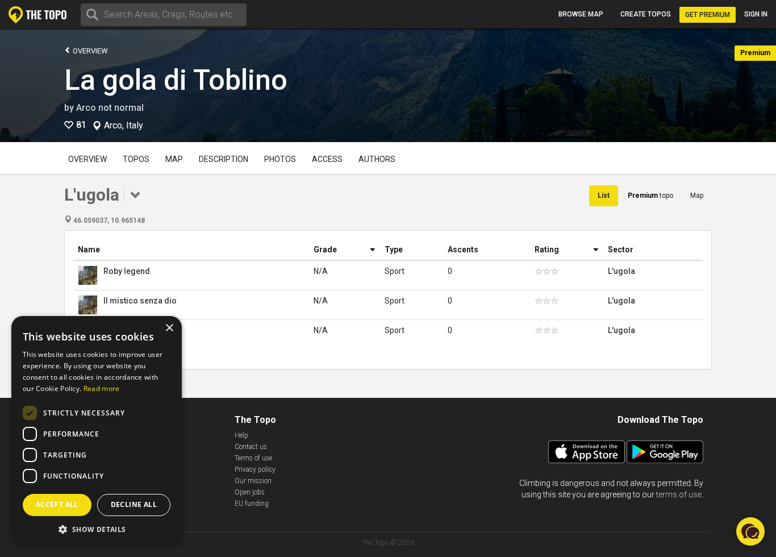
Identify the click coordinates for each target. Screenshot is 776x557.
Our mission (253, 481)
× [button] (169, 328)
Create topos (645, 14)
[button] (96, 528)
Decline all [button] (134, 504)
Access (327, 159)
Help (241, 435)
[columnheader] (191, 249)
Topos (136, 159)
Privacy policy (255, 469)
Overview (89, 51)
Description (223, 159)
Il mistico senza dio (140, 300)
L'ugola (621, 271)
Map (174, 159)
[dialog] (96, 431)
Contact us (251, 447)
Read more (102, 388)
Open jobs (250, 492)
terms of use (679, 494)
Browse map (580, 14)
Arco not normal (110, 107)
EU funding (252, 504)
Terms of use (253, 458)
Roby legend (126, 271)
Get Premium (707, 15)
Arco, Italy (123, 125)
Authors (376, 159)
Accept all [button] (57, 504)
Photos (280, 159)
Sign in (755, 14)
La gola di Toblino (175, 80)
